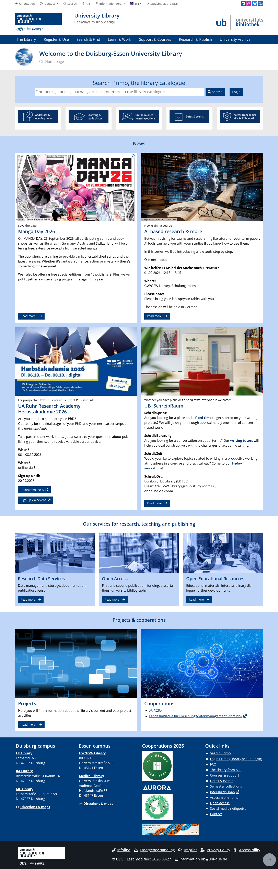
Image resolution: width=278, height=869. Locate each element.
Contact (216, 814)
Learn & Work (119, 39)
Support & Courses (155, 39)
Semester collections (226, 786)
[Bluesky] (254, 3)
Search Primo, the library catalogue (139, 83)
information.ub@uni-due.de (203, 859)
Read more (28, 316)
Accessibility (249, 849)
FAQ (213, 764)
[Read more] (55, 552)
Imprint (190, 849)
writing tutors (241, 440)
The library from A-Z (225, 770)
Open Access (220, 803)
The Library (26, 39)
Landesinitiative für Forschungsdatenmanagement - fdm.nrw (195, 716)
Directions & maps (35, 807)
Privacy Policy (218, 849)
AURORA (155, 710)
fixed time (203, 417)
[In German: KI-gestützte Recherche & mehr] (202, 186)
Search (216, 92)
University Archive (235, 39)
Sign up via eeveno (33, 500)
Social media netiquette (228, 808)
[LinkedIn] (243, 3)
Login (236, 92)
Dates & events (221, 781)
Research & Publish (195, 39)
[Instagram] (248, 3)
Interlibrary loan (222, 792)
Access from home (224, 797)
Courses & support (224, 775)
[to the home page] (38, 22)
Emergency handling (157, 849)
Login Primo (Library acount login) (236, 759)
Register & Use (56, 39)
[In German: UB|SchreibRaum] (202, 361)
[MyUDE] (260, 3)
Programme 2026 (32, 490)
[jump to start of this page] (269, 859)
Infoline (123, 849)
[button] (49, 3)
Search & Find (88, 39)
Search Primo (220, 753)
